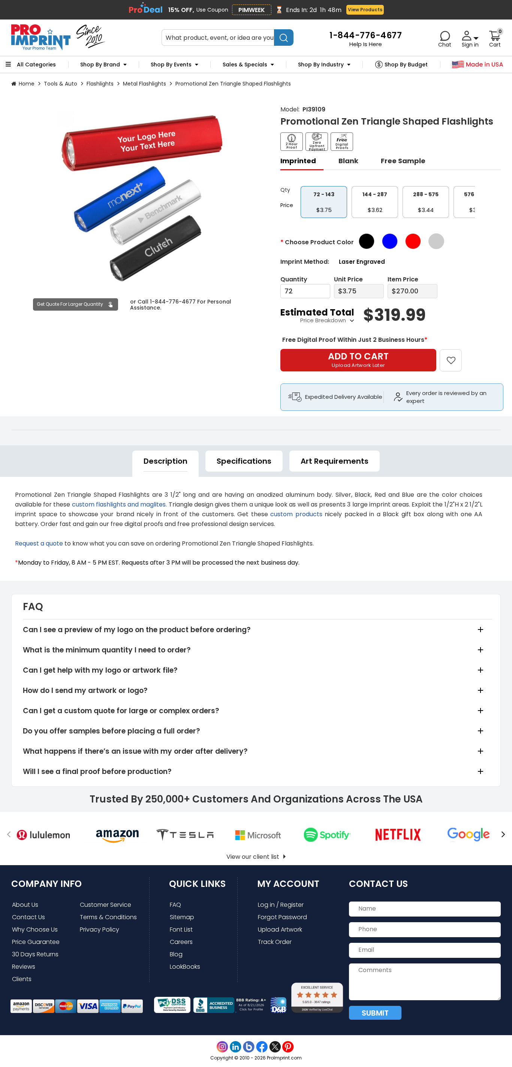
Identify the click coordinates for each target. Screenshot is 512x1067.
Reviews (23, 966)
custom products (296, 514)
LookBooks (185, 966)
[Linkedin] (235, 1047)
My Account (288, 884)
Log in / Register (281, 905)
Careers (181, 942)
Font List (181, 929)
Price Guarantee (36, 942)
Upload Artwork (280, 929)
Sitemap (182, 917)
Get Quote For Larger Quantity (70, 304)
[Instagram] (222, 1047)
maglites (153, 504)
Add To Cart (358, 359)
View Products (365, 9)
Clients (21, 979)
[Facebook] (262, 1047)
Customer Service (105, 905)
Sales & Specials (245, 65)
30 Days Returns (35, 954)
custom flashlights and (106, 504)
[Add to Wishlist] (455, 355)
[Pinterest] (288, 1047)
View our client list (252, 856)
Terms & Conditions (108, 917)
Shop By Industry (321, 65)
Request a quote (39, 543)
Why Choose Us (35, 929)
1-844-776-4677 (173, 301)
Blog (176, 954)
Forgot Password (282, 917)
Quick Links (197, 884)
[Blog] (249, 1047)
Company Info (46, 884)
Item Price (403, 279)
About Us (25, 905)
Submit (375, 1013)
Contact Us (28, 917)
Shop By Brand (100, 65)
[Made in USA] (477, 64)
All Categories (36, 65)
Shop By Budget (406, 65)
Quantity (293, 279)
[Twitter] (275, 1047)
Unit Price (348, 279)
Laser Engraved (362, 262)
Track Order (275, 942)
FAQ (175, 905)
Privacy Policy (99, 929)
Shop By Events (171, 65)
